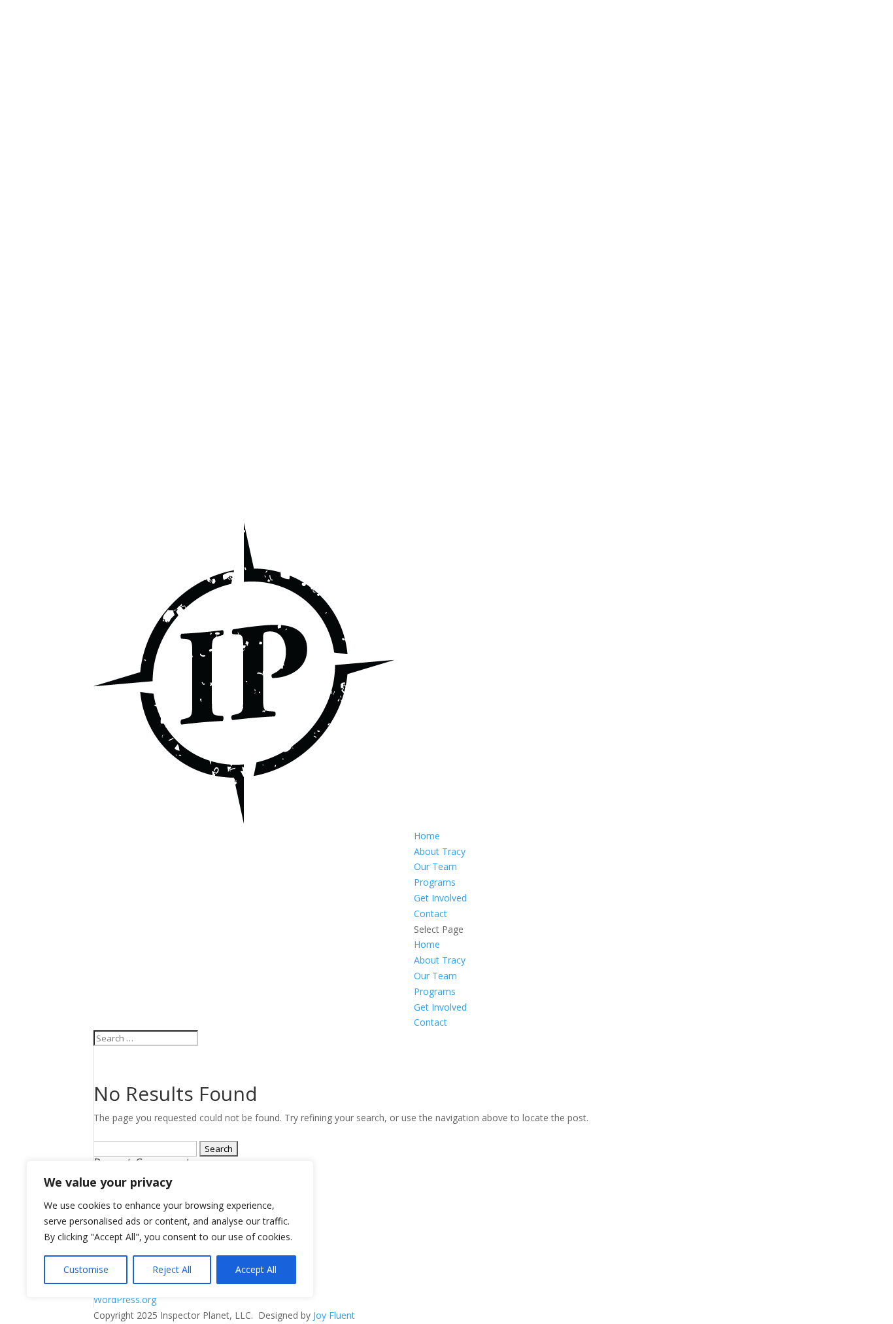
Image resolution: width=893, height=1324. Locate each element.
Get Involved (440, 898)
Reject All (172, 1269)
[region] (170, 1229)
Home (427, 835)
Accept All (256, 1269)
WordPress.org (124, 1299)
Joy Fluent (334, 1315)
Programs (435, 882)
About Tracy (439, 851)
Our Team (435, 866)
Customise (86, 1269)
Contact (430, 913)
